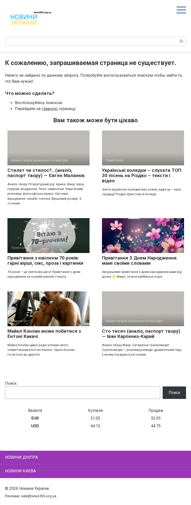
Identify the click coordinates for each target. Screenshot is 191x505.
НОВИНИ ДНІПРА (21, 457)
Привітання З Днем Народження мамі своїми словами (139, 260)
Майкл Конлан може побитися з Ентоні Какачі (44, 333)
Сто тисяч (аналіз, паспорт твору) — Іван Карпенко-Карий (141, 333)
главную (50, 108)
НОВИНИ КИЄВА (20, 471)
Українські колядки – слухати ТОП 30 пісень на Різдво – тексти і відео (141, 175)
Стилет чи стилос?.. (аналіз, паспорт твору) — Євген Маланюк (46, 172)
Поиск (11, 383)
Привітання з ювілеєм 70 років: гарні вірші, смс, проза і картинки (45, 260)
